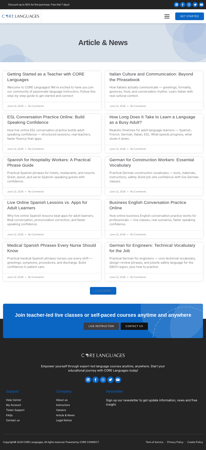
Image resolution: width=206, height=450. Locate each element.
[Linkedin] (176, 4)
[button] (167, 16)
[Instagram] (189, 4)
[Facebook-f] (182, 4)
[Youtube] (201, 4)
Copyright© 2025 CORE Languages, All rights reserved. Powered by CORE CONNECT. (51, 442)
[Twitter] (195, 4)
